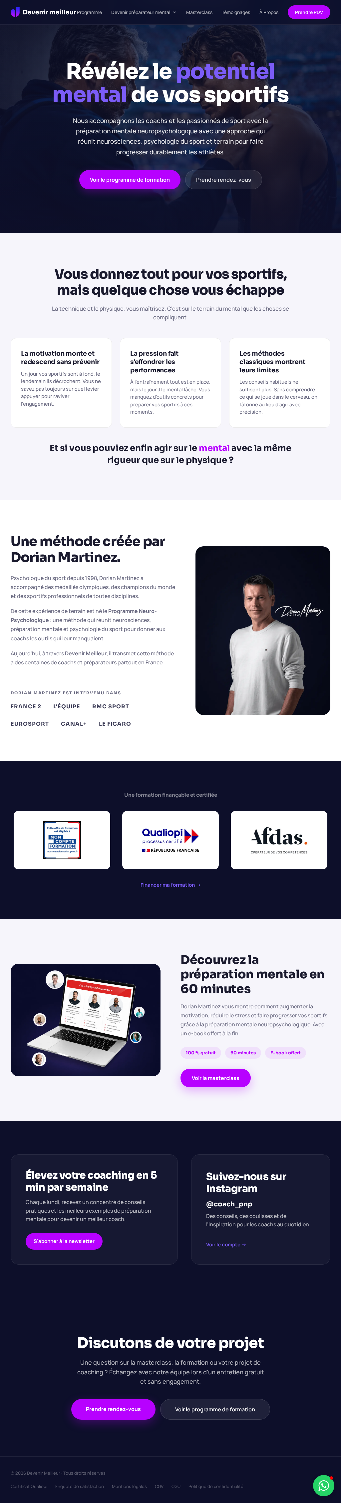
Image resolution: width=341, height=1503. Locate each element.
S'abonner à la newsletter (64, 1241)
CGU (175, 1486)
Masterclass (199, 12)
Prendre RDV (309, 12)
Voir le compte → (226, 1244)
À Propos (268, 12)
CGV (159, 1486)
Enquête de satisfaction (79, 1486)
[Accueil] (43, 12)
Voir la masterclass (215, 1078)
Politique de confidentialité (215, 1486)
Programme (89, 12)
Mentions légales (129, 1486)
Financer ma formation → (171, 884)
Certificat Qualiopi (29, 1486)
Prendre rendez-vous (223, 179)
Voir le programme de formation (130, 179)
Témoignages (236, 12)
